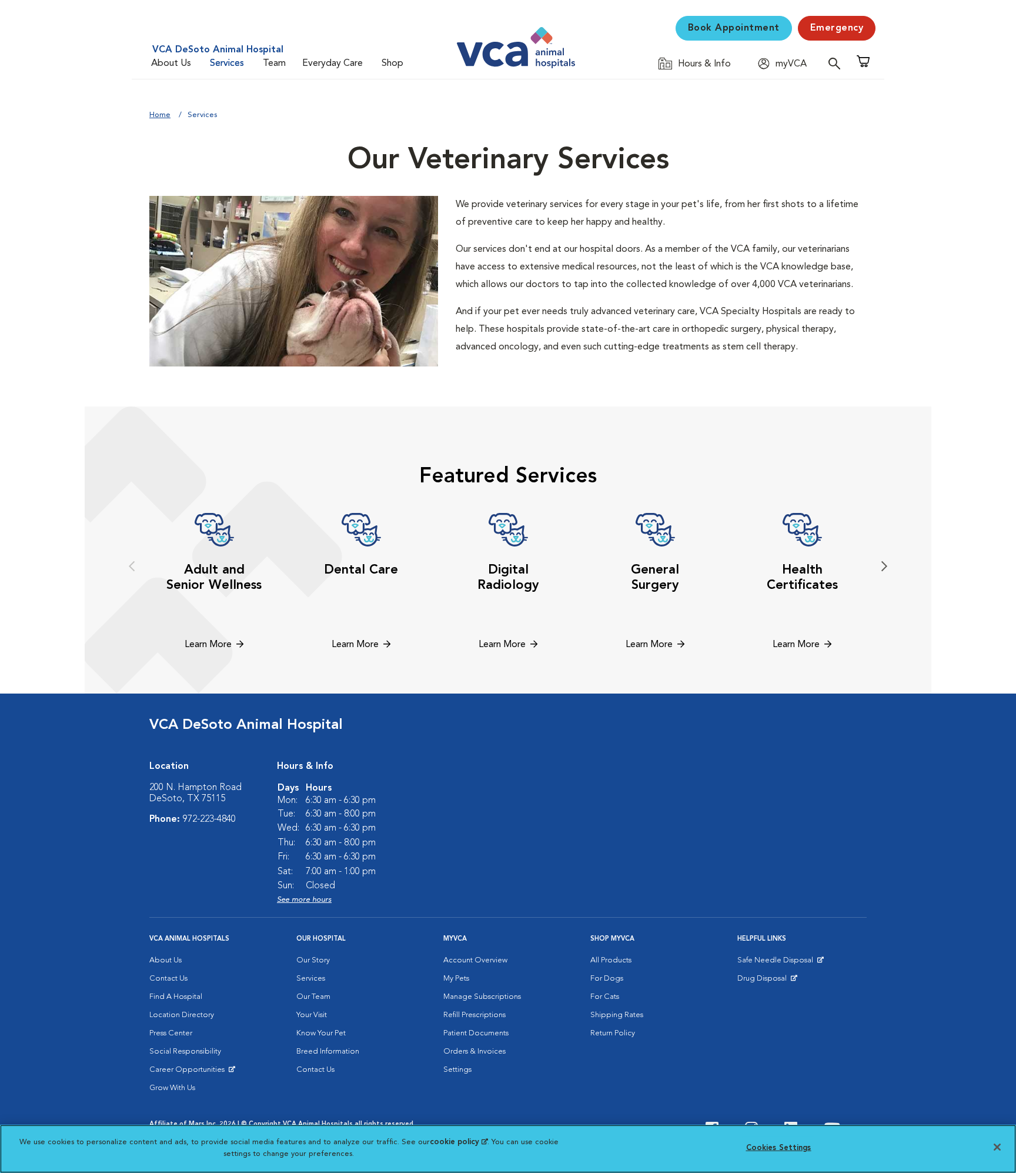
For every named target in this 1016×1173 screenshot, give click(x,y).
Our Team (313, 997)
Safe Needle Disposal (777, 963)
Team (274, 63)
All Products (610, 960)
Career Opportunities (189, 1072)
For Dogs (606, 978)
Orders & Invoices (474, 1051)
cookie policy (458, 1142)
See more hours (304, 900)
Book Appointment (734, 28)
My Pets (456, 978)
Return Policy (612, 1033)
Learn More (208, 644)
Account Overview (475, 960)
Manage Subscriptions (482, 997)
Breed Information (327, 1051)
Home (160, 115)
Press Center (170, 1033)
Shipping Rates (616, 1015)
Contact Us (168, 978)
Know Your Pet (321, 1033)
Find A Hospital (175, 997)
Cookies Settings (778, 1148)
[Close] (997, 1147)
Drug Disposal (767, 981)
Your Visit (311, 1015)
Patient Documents (476, 1033)
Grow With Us (172, 1088)
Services (227, 63)
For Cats (604, 997)
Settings (457, 1070)
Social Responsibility (185, 1051)
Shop (392, 63)
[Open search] (837, 63)
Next (884, 566)
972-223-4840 (209, 819)
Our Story (313, 960)
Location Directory (181, 1015)
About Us (171, 63)
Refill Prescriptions (474, 1015)
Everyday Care (332, 63)
